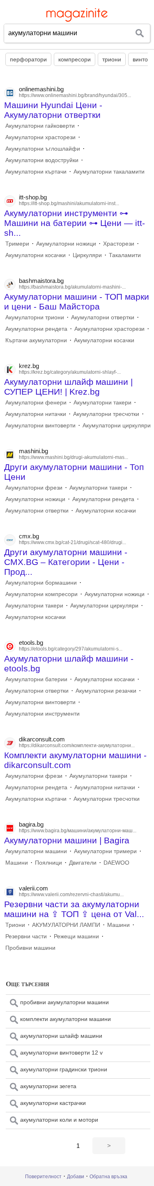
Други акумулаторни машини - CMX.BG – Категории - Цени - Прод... (65, 561)
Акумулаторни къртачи (36, 171)
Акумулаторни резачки (106, 690)
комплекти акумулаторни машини (65, 1019)
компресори (74, 59)
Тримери (17, 243)
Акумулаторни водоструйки (41, 160)
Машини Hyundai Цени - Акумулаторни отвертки (53, 110)
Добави (75, 1176)
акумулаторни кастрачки (53, 1103)
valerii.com (33, 888)
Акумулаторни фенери (36, 402)
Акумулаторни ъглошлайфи (42, 148)
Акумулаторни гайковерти (40, 125)
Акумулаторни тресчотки (106, 414)
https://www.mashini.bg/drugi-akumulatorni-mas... (73, 457)
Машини (16, 862)
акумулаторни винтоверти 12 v (61, 1052)
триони (111, 59)
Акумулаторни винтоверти (40, 425)
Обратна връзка (108, 1176)
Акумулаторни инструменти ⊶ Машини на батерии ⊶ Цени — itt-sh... (74, 222)
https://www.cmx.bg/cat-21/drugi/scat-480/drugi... (72, 542)
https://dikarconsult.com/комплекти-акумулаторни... (77, 745)
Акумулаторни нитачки (35, 414)
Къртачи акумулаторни (36, 340)
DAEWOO (116, 862)
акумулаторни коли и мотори (59, 1119)
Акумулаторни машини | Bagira (66, 840)
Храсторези (118, 243)
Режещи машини (76, 936)
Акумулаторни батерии (36, 679)
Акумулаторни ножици (66, 243)
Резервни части (26, 936)
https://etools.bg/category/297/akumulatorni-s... (70, 649)
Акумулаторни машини (36, 851)
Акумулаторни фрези (33, 487)
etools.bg (31, 642)
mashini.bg (33, 450)
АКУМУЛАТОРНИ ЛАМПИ (66, 925)
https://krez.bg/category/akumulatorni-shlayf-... (70, 372)
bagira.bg (31, 824)
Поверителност (43, 1176)
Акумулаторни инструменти (42, 713)
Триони (15, 925)
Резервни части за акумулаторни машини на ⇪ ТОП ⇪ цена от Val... (74, 909)
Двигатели (83, 862)
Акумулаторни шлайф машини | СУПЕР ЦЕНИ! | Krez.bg (68, 386)
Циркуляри (87, 255)
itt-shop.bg (33, 197)
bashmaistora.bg (41, 280)
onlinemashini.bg (41, 89)
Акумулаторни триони (34, 317)
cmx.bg (29, 536)
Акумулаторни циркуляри (117, 425)
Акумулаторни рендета (36, 328)
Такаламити (125, 255)
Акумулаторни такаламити (109, 171)
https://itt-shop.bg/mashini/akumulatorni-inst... (69, 203)
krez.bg (29, 365)
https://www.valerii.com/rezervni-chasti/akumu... (71, 894)
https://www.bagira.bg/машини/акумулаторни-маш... (77, 831)
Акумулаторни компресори (41, 594)
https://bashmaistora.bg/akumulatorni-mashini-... (72, 287)
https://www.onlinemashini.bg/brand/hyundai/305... (75, 95)
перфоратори (28, 59)
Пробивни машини (30, 947)
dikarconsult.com (42, 739)
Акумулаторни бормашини (41, 582)
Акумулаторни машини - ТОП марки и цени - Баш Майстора (76, 301)
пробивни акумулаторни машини (64, 1002)
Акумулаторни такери (102, 402)
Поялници (48, 862)
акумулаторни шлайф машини (61, 1035)
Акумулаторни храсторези (40, 137)
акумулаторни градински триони (63, 1069)
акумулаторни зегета (48, 1086)
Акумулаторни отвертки (102, 317)
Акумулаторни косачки (35, 255)
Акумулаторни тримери (105, 851)
